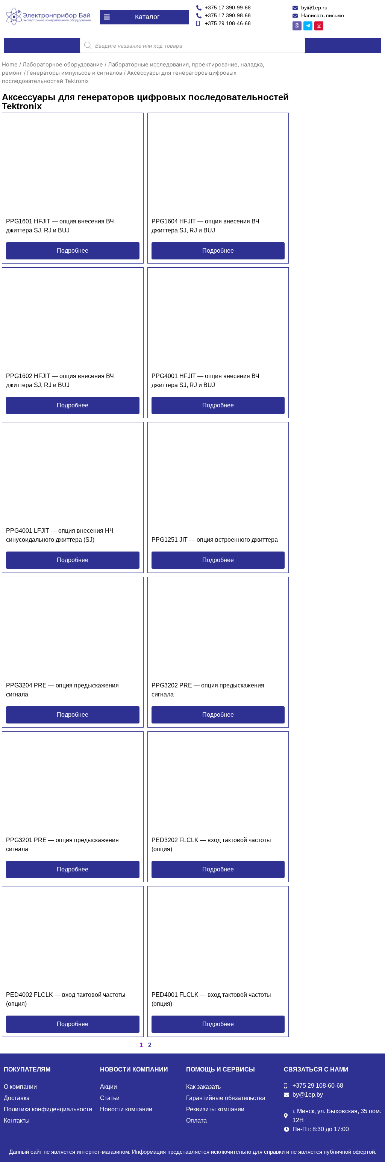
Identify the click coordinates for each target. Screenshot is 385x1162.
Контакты (17, 1120)
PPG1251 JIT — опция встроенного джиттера (215, 540)
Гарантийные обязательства (225, 1098)
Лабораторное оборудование (63, 64)
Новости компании (126, 1109)
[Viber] (297, 25)
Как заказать (203, 1087)
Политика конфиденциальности (48, 1109)
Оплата (196, 1120)
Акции (108, 1087)
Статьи (110, 1098)
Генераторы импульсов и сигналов (74, 72)
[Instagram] (318, 25)
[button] (144, 17)
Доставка (17, 1098)
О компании (20, 1087)
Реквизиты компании (215, 1109)
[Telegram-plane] (307, 25)
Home (10, 64)
